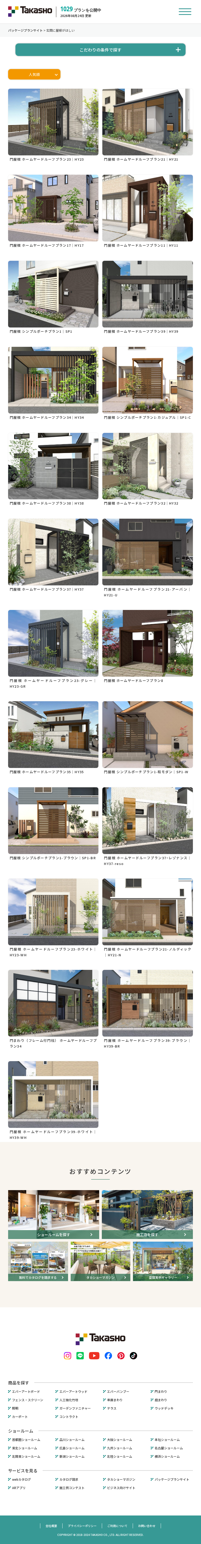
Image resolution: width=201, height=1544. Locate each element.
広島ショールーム (72, 1448)
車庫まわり (115, 1399)
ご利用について (117, 1526)
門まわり (161, 1391)
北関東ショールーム (26, 1456)
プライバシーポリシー (82, 1526)
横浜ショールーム (167, 1456)
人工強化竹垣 (68, 1399)
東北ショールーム (24, 1448)
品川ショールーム (72, 1439)
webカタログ (21, 1479)
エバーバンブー (118, 1391)
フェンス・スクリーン (27, 1399)
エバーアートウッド (73, 1391)
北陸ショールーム (119, 1456)
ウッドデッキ (164, 1408)
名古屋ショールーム (169, 1448)
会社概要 (51, 1526)
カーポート (20, 1416)
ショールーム (20, 1431)
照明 (15, 1408)
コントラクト (68, 1416)
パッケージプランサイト (172, 1479)
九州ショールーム (119, 1448)
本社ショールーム (167, 1439)
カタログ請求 (68, 1479)
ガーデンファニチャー (75, 1408)
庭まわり (161, 1399)
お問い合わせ (146, 1526)
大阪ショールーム (119, 1439)
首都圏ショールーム (26, 1439)
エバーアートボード (26, 1391)
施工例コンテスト (72, 1487)
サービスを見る (22, 1470)
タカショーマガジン (121, 1479)
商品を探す (18, 1383)
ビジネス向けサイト (121, 1487)
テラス (111, 1408)
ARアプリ (19, 1487)
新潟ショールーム (72, 1456)
